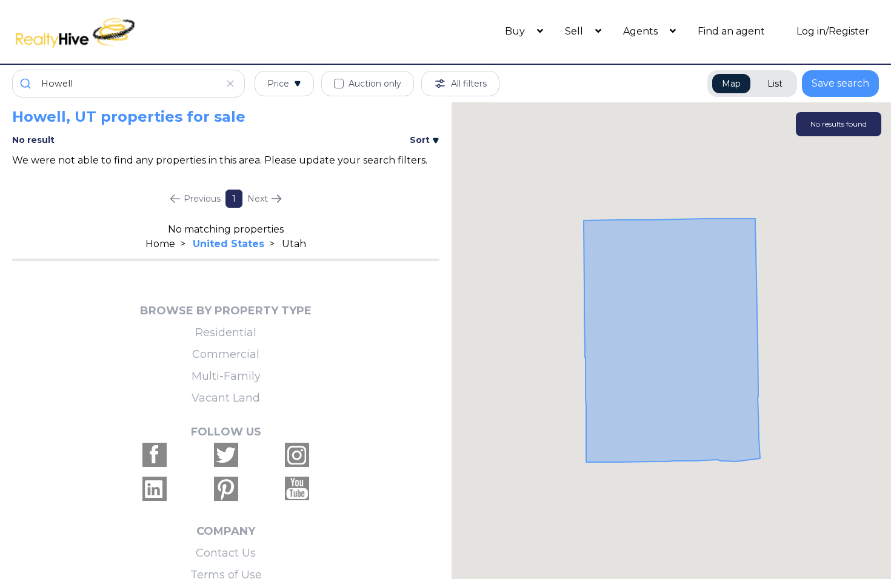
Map (731, 83)
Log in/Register (832, 31)
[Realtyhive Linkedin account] (154, 489)
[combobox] (128, 84)
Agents (641, 31)
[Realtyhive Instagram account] (297, 455)
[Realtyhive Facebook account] (154, 455)
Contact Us (226, 553)
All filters (469, 83)
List (775, 83)
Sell (575, 31)
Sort (421, 139)
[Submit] (27, 83)
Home (160, 244)
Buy (516, 31)
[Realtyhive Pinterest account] (226, 489)
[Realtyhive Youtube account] (297, 489)
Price (278, 83)
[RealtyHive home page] (120, 31)
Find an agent (731, 31)
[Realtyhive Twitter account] (226, 455)
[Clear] (230, 83)
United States (228, 244)
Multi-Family (226, 376)
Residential (225, 332)
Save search (840, 83)
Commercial (225, 354)
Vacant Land (226, 398)
